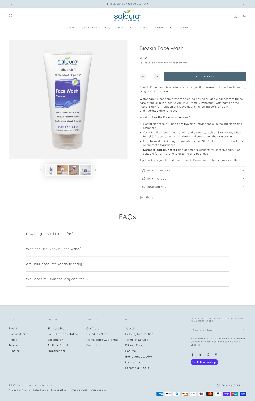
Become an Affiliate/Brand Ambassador (58, 345)
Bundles (14, 350)
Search (130, 328)
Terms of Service (136, 339)
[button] (10, 16)
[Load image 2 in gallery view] (62, 170)
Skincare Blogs (58, 328)
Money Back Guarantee (102, 339)
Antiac (13, 339)
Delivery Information (139, 334)
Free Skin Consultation (63, 334)
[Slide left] (12, 4)
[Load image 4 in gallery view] (85, 170)
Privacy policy (58, 390)
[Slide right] (243, 4)
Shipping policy (99, 390)
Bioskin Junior (18, 334)
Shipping (159, 62)
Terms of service (78, 390)
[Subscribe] (244, 330)
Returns (130, 350)
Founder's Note (96, 334)
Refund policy (40, 390)
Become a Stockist (138, 367)
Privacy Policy (134, 345)
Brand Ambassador (138, 356)
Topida (13, 345)
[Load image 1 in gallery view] (51, 170)
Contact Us (132, 362)
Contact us (93, 345)
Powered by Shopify (19, 390)
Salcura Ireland (25, 385)
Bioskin (13, 328)
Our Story (92, 328)
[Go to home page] (127, 16)
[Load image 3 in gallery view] (74, 170)
